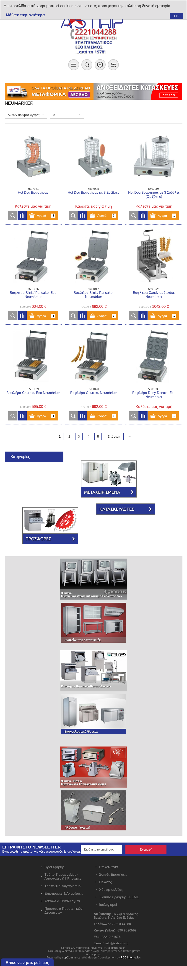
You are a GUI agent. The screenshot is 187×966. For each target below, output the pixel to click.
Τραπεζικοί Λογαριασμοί (62, 886)
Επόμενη (113, 436)
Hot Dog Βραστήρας (33, 192)
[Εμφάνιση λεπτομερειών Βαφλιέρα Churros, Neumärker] (93, 356)
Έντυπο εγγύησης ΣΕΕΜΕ (119, 897)
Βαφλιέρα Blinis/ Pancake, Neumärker (93, 295)
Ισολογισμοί (108, 905)
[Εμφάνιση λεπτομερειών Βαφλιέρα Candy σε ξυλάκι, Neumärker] (153, 256)
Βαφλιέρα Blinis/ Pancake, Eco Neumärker (33, 295)
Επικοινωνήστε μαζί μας (27, 962)
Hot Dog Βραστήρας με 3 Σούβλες (93, 192)
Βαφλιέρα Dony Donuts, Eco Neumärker (153, 395)
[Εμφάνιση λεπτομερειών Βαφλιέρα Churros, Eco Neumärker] (33, 356)
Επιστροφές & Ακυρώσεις (63, 893)
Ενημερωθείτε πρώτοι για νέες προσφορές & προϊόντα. (41, 851)
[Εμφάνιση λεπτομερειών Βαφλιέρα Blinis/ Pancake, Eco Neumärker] (33, 256)
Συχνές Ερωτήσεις (113, 874)
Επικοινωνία (108, 867)
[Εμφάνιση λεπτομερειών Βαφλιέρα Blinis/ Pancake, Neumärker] (93, 256)
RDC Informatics (130, 957)
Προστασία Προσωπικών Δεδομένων (63, 910)
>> (129, 436)
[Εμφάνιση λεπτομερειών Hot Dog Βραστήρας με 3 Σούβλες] (93, 156)
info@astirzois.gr (117, 943)
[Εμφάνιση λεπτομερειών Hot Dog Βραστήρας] (33, 156)
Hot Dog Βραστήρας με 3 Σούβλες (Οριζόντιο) (154, 194)
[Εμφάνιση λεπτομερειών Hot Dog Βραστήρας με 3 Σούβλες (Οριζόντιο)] (153, 156)
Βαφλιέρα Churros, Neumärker (93, 393)
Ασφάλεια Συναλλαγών (62, 901)
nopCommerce (71, 957)
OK (176, 16)
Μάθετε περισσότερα (25, 15)
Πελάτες (105, 882)
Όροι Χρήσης (54, 867)
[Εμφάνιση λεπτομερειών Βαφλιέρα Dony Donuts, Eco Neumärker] (153, 356)
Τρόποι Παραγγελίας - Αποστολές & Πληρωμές (62, 876)
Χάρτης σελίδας (111, 889)
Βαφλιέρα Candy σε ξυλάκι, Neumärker (154, 295)
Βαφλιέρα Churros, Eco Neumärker (33, 393)
